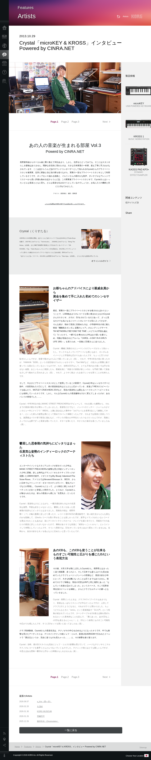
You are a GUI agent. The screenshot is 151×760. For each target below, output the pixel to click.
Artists (125, 16)
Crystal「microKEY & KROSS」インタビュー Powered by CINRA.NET (75, 747)
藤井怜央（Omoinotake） (48, 721)
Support (5, 72)
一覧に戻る (71, 730)
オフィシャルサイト (100, 261)
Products (5, 36)
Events (5, 63)
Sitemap (143, 747)
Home (5, 28)
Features (5, 54)
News (5, 733)
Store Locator (5, 81)
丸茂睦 (40, 706)
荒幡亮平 (41, 716)
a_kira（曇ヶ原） (44, 701)
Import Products (5, 45)
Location (5, 739)
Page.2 (65, 121)
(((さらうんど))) (132, 202)
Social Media (5, 745)
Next (106, 121)
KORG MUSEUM (44, 711)
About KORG (5, 755)
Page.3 (75, 121)
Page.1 (54, 121)
